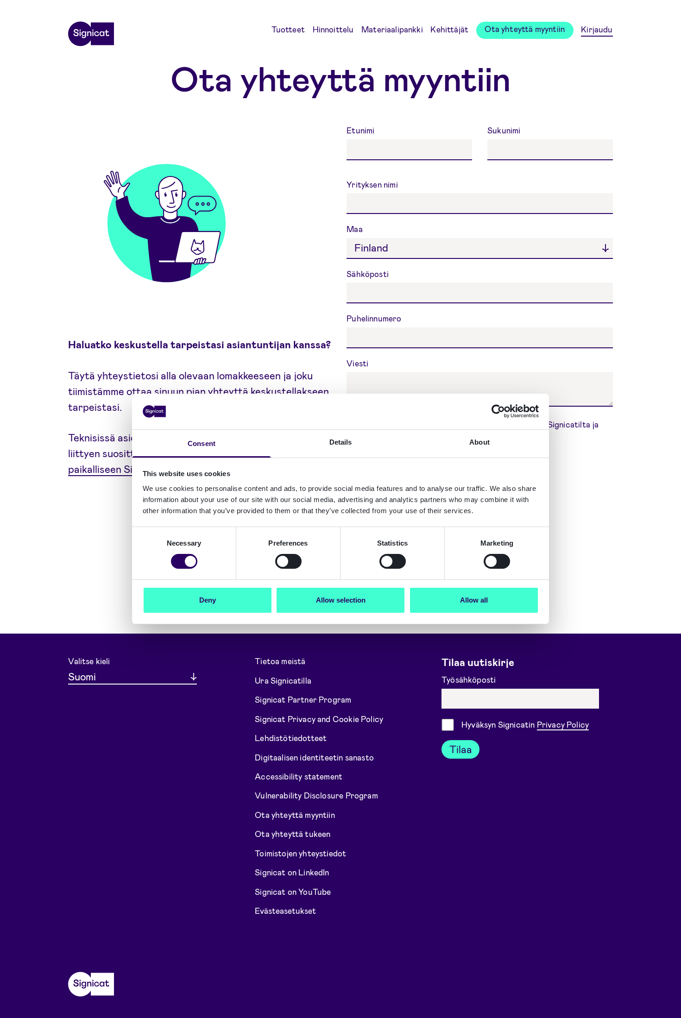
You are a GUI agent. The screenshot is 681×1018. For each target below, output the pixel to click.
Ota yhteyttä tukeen (292, 833)
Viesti (358, 363)
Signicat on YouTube (293, 891)
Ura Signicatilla (283, 680)
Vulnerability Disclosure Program (316, 795)
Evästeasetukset (285, 910)
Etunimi (361, 130)
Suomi (82, 676)
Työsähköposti (469, 679)
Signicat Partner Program (303, 699)
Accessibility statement (298, 776)
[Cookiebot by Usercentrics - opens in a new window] (498, 411)
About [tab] (479, 442)
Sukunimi (503, 130)
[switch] (288, 561)
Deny (207, 600)
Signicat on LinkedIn (292, 872)
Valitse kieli (89, 661)
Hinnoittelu (333, 29)
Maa (356, 228)
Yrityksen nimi (373, 184)
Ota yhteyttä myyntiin (525, 28)
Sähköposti (369, 273)
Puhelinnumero (375, 318)
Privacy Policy (563, 724)
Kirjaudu (596, 29)
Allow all (474, 600)
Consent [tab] (201, 443)
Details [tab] (340, 442)
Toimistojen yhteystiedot (300, 853)
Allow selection (341, 600)
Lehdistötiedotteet (291, 737)
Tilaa (460, 749)
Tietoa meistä (280, 661)
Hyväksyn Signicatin (525, 724)
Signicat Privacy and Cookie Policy (319, 718)
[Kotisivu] (91, 30)
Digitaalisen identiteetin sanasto (314, 756)
